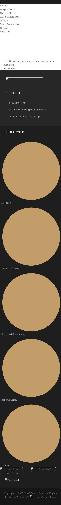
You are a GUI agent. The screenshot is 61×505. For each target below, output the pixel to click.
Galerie (4, 20)
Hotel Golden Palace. (35, 493)
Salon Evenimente (9, 16)
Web (22, 496)
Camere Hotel (7, 13)
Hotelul (4, 27)
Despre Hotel (7, 9)
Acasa (3, 5)
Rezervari (5, 31)
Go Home (9, 68)
